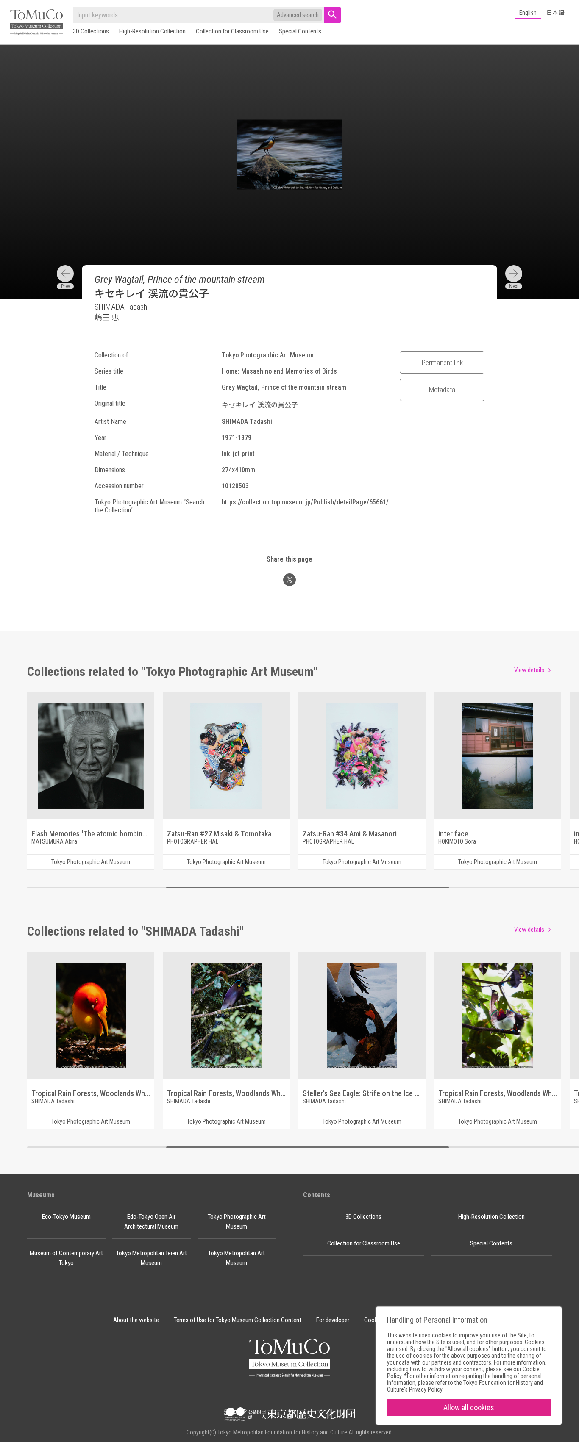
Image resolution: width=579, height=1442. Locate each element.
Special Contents (300, 31)
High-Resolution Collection (152, 31)
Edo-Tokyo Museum (66, 1217)
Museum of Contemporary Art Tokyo (66, 1258)
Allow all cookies (468, 1407)
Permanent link (442, 362)
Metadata (442, 389)
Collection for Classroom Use (232, 31)
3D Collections (91, 31)
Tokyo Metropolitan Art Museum (236, 1258)
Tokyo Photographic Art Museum (237, 1221)
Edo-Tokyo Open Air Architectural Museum (151, 1221)
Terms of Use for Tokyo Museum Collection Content (237, 1320)
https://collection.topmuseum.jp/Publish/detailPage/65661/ (305, 502)
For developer (332, 1320)
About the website (136, 1320)
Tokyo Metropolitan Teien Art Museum (151, 1258)
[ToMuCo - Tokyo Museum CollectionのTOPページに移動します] (36, 23)
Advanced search (298, 15)
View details (529, 670)
